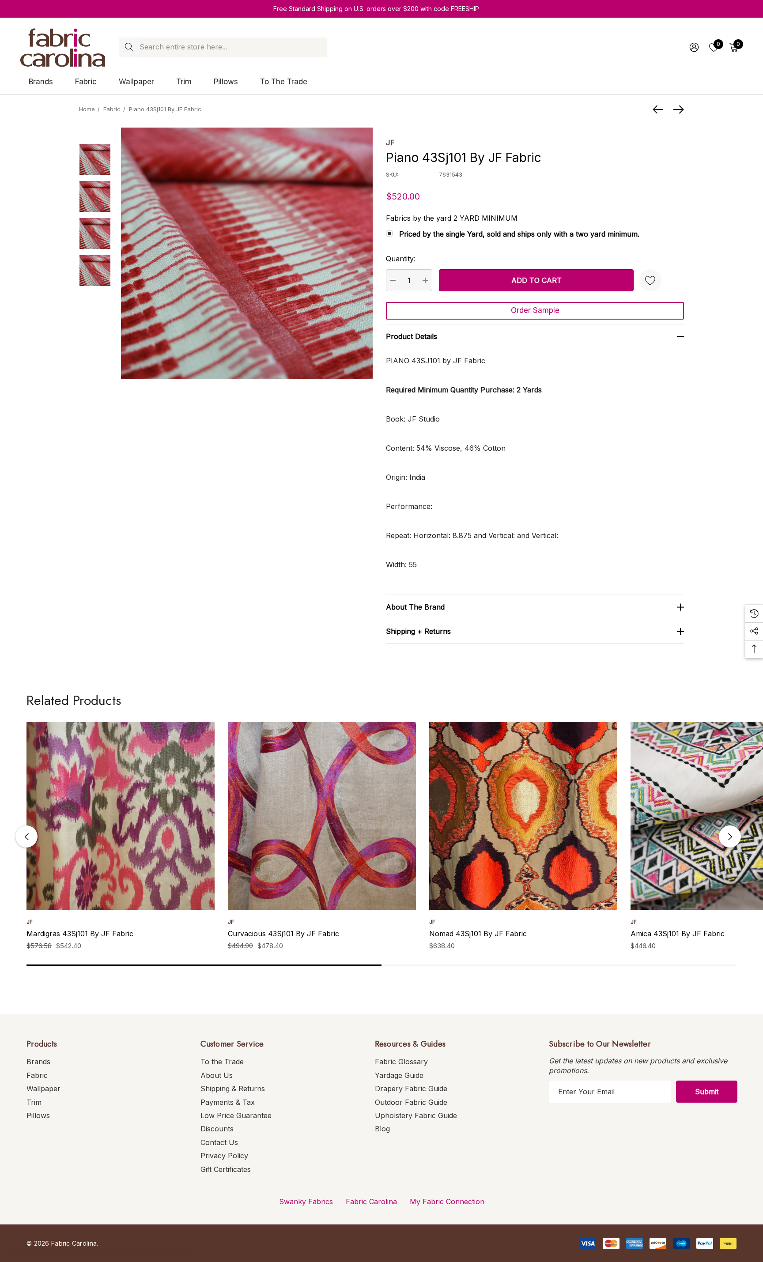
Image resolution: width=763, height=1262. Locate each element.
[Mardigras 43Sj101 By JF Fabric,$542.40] (120, 816)
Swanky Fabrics (306, 1201)
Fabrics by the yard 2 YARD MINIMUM (451, 218)
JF (390, 142)
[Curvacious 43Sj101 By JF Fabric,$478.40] (322, 816)
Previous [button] (26, 836)
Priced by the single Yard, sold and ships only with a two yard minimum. (519, 234)
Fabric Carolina (371, 1201)
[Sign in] (693, 47)
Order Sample (535, 310)
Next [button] (730, 836)
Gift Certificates (225, 1169)
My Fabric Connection (447, 1201)
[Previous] (660, 109)
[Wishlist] (650, 280)
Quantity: (400, 258)
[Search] (129, 47)
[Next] (676, 109)
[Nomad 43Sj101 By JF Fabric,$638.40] (523, 816)
